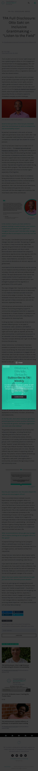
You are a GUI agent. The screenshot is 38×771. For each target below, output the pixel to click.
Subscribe (19, 397)
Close (20, 362)
